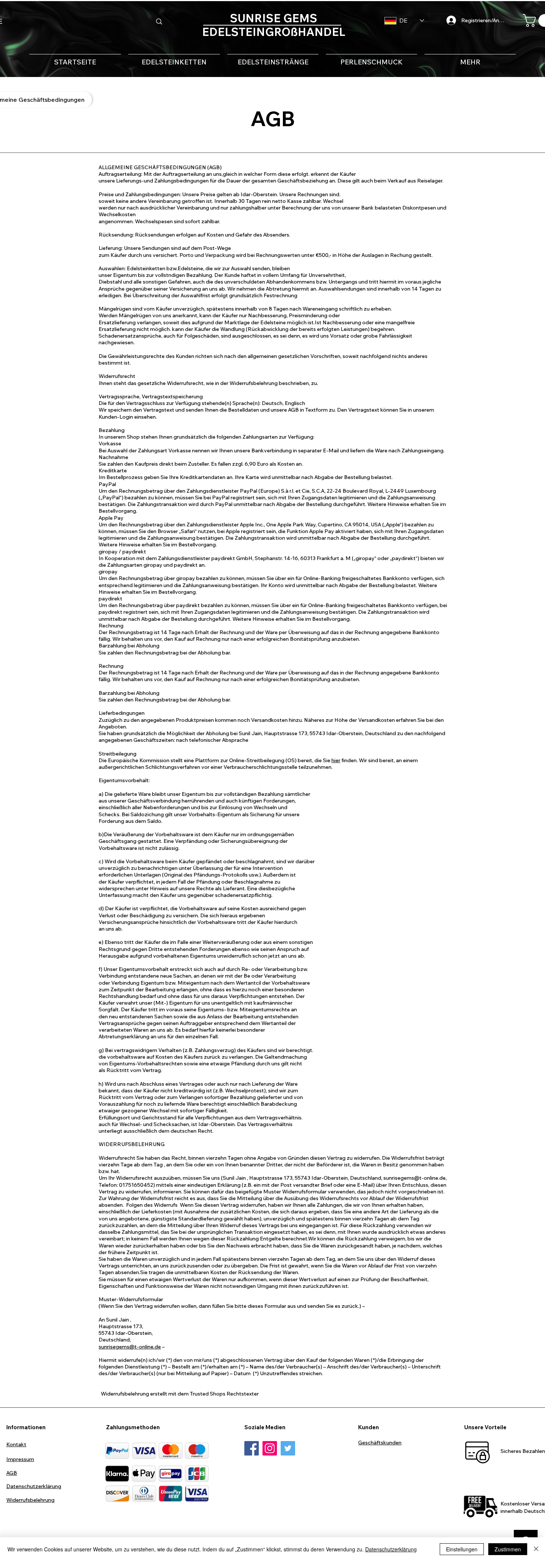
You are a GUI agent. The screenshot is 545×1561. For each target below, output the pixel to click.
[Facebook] (251, 1448)
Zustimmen (508, 1549)
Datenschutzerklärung (391, 1549)
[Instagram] (269, 1448)
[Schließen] (536, 1549)
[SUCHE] (159, 21)
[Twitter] (288, 1448)
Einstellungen (462, 1549)
